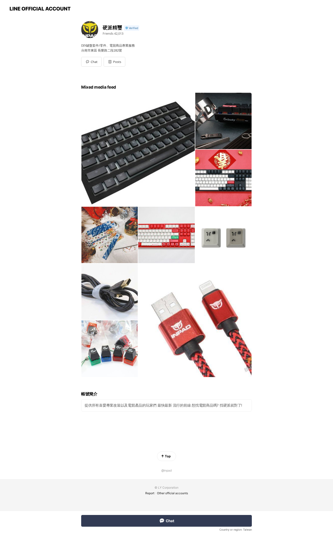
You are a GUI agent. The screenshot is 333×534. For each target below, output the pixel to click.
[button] (114, 62)
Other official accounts (172, 493)
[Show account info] (131, 28)
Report (149, 493)
